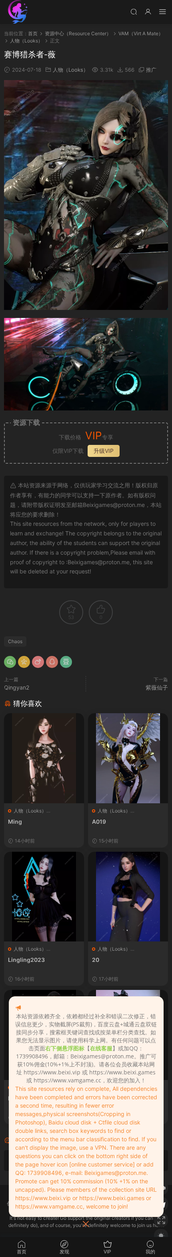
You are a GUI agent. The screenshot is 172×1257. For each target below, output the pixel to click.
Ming (15, 821)
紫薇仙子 (157, 687)
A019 (99, 821)
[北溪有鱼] (18, 12)
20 (95, 959)
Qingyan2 (16, 687)
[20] (128, 897)
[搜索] (133, 11)
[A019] (128, 758)
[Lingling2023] (44, 897)
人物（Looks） (70, 69)
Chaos (15, 641)
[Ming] (44, 758)
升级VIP (104, 450)
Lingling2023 (26, 959)
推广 (151, 69)
